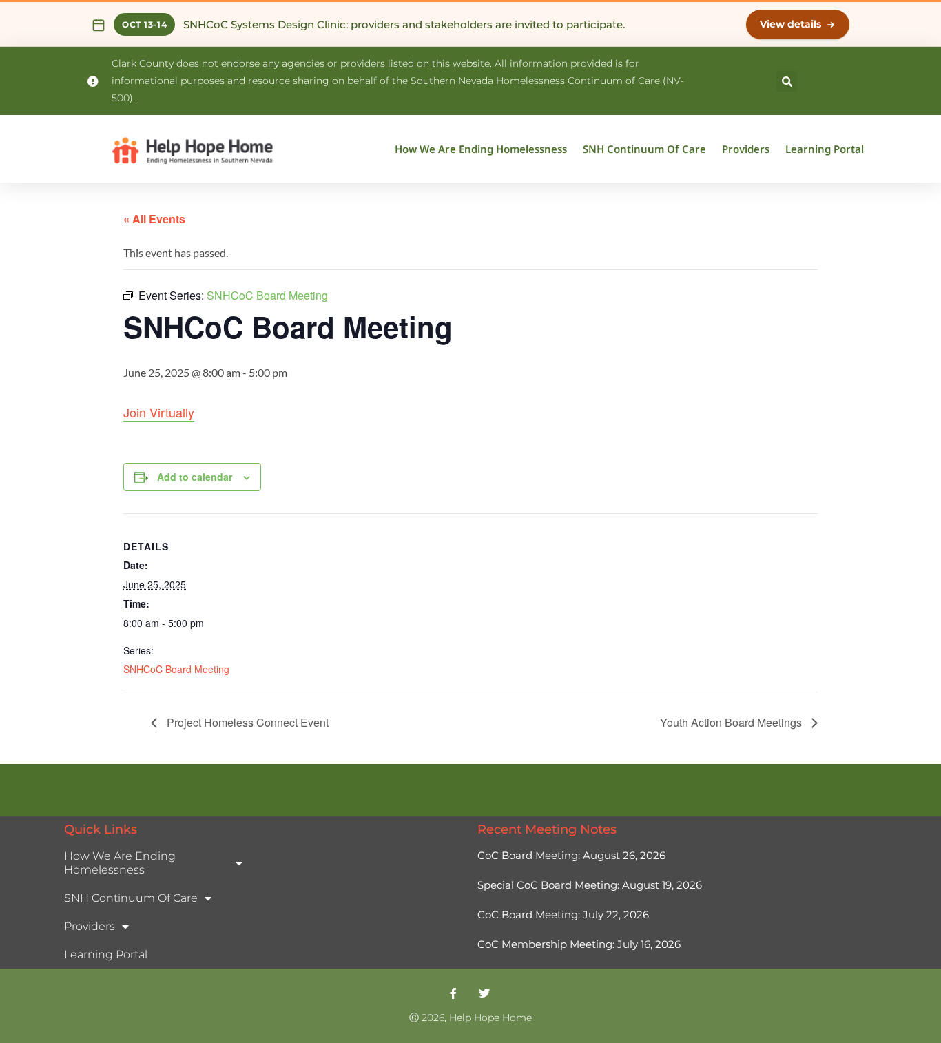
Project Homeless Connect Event (246, 722)
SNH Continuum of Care (644, 149)
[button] (786, 81)
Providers (745, 149)
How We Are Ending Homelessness (481, 149)
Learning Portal (824, 149)
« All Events (154, 219)
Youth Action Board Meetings (732, 722)
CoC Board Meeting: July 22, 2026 (563, 914)
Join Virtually (158, 412)
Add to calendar (194, 477)
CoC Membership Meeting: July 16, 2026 (579, 944)
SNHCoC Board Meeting (176, 669)
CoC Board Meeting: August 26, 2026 (571, 855)
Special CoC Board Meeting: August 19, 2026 (589, 884)
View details (790, 24)
